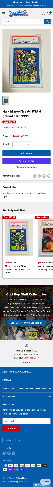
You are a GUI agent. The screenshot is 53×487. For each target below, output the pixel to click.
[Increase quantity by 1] (28, 144)
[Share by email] (49, 176)
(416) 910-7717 (31, 358)
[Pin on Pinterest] (39, 176)
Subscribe (11, 428)
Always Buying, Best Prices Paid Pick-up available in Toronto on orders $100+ (26, 4)
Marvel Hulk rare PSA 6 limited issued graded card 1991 (17, 269)
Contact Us (43, 485)
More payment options (26, 167)
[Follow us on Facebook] (4, 453)
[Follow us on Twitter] (9, 453)
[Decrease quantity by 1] (15, 144)
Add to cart (26, 153)
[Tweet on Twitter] (44, 176)
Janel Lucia (23, 481)
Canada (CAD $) (10, 440)
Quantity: (6, 144)
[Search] (47, 21)
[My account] (43, 13)
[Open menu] (3, 13)
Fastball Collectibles (14, 127)
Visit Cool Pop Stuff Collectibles (26, 323)
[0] (48, 13)
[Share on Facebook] (34, 176)
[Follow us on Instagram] (13, 453)
